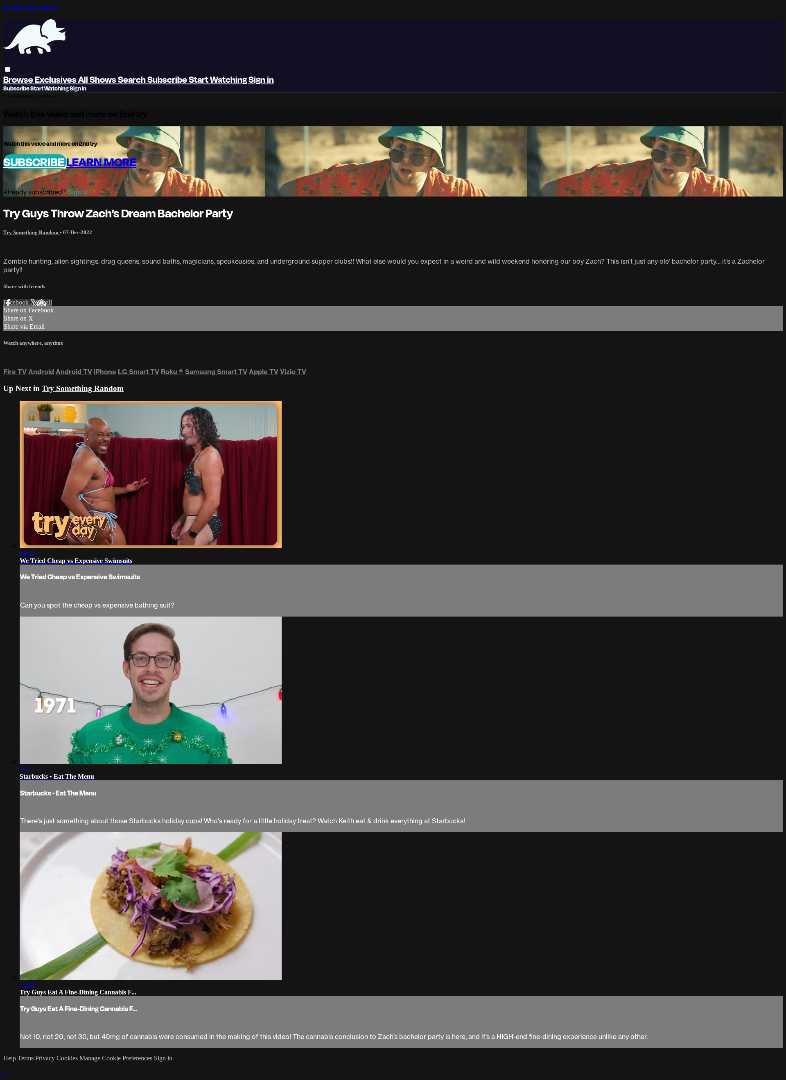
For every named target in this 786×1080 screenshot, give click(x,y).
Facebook (16, 302)
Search (132, 79)
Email (44, 302)
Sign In (78, 88)
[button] (7, 69)
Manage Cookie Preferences (116, 1058)
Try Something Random (31, 232)
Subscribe (34, 161)
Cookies (67, 1058)
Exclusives (56, 79)
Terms (26, 1058)
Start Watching (218, 79)
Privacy (45, 1058)
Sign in (261, 79)
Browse (19, 79)
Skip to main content (29, 6)
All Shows (98, 79)
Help (10, 1058)
